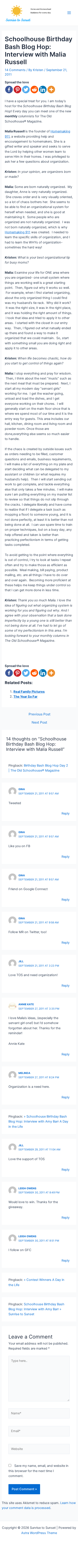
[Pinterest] (17, 89)
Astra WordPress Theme (39, 1533)
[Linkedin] (43, 89)
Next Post (39, 722)
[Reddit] (34, 89)
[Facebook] (9, 89)
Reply (66, 813)
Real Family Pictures (29, 692)
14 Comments (15, 70)
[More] (51, 89)
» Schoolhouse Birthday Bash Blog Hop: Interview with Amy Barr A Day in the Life (38, 1122)
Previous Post (39, 714)
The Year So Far (25, 697)
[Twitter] (26, 89)
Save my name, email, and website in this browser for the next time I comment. (38, 1471)
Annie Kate (26, 1004)
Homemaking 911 (17, 232)
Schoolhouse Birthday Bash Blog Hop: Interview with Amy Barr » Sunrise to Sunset (36, 1309)
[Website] (39, 1450)
